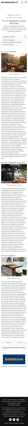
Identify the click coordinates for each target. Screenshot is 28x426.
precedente (8, 342)
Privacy (6, 423)
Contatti (19, 403)
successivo (20, 342)
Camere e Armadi (6, 401)
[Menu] (26, 2)
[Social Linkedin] (10, 419)
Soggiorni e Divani (12, 399)
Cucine (5, 399)
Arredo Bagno (21, 399)
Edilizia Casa (23, 401)
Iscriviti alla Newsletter (14, 405)
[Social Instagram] (17, 419)
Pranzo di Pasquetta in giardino (12, 42)
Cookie (10, 423)
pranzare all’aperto (9, 44)
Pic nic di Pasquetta (9, 40)
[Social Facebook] (14, 419)
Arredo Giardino (11, 403)
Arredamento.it (9, 2)
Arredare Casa (15, 401)
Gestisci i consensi (19, 423)
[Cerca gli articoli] (22, 2)
